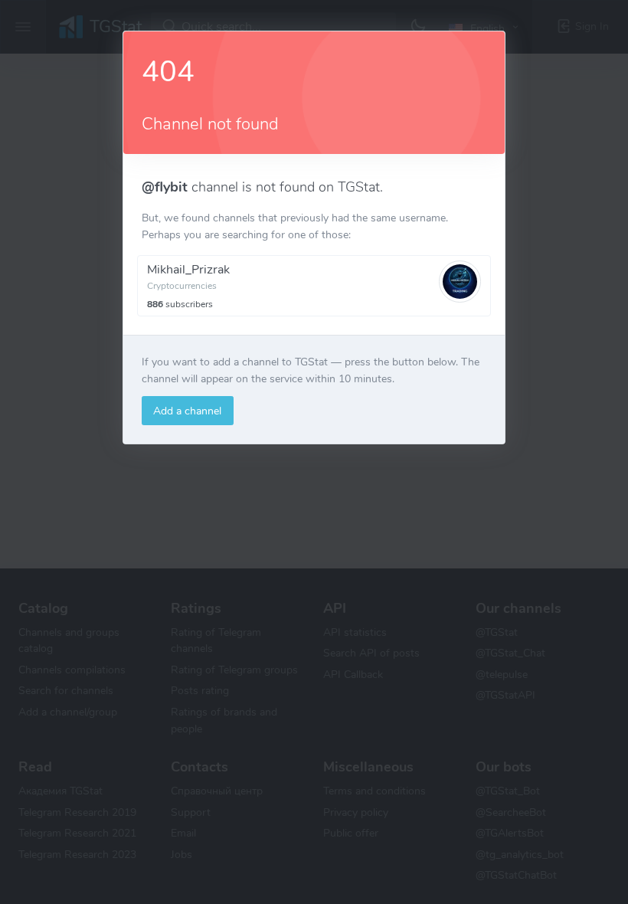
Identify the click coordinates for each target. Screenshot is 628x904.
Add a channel (187, 410)
